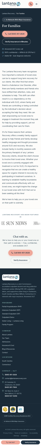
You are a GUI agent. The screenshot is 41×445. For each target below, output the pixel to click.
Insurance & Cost (8, 345)
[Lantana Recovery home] (11, 4)
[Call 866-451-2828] (30, 4)
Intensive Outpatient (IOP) (11, 310)
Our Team (5, 338)
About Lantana (7, 335)
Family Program (7, 324)
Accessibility (34, 433)
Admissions (6, 342)
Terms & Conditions (21, 433)
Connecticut (6, 364)
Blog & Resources (8, 349)
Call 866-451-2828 (22, 253)
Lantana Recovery (8, 13)
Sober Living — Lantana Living (12, 321)
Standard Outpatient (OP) (11, 314)
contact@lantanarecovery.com (15, 378)
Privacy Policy (7, 433)
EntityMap (24, 435)
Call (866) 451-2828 (16, 34)
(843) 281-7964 (11, 387)
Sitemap (16, 435)
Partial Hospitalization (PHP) (12, 306)
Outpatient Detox (8, 317)
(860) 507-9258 (11, 396)
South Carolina (7, 361)
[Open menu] (36, 4)
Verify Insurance (20, 260)
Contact (5, 352)
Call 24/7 (12, 442)
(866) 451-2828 (11, 375)
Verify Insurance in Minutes (16, 42)
